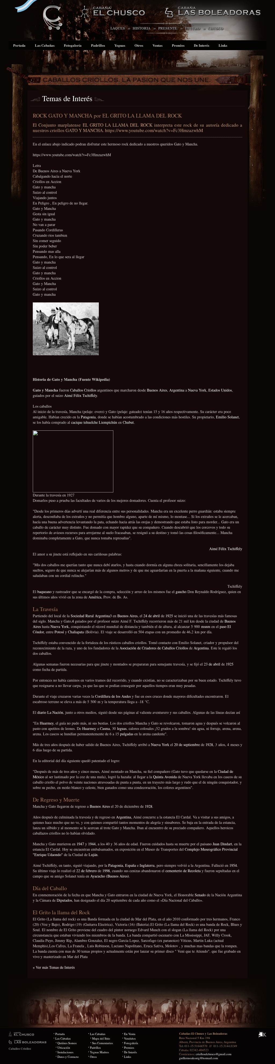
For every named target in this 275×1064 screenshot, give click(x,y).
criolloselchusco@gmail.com (213, 1054)
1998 (106, 870)
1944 (92, 843)
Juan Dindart (222, 843)
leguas (121, 728)
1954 (233, 865)
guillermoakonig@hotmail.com (198, 1058)
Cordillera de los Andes (113, 696)
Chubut (128, 422)
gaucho (181, 591)
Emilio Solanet (227, 416)
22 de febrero (86, 870)
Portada (19, 45)
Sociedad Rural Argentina (90, 615)
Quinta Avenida (165, 776)
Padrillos (98, 45)
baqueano (44, 591)
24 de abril (151, 615)
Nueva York (197, 390)
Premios (178, 45)
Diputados (64, 900)
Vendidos (130, 1038)
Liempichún (108, 422)
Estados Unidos (220, 390)
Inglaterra (147, 865)
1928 (209, 744)
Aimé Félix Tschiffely (80, 395)
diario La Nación (50, 712)
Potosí (59, 631)
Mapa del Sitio (101, 1038)
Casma (105, 728)
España (130, 865)
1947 (80, 843)
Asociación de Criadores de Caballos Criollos (154, 647)
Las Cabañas (45, 45)
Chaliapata (76, 631)
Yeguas (119, 45)
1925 (169, 615)
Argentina (176, 390)
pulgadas (126, 733)
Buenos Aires (157, 390)
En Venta (129, 1034)
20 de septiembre (187, 744)
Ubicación (63, 1047)
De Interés (201, 45)
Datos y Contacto (68, 1057)
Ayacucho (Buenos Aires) (109, 876)
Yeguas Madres (99, 1052)
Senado (200, 894)
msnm (205, 626)
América (94, 596)
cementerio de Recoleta (183, 870)
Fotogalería (73, 45)
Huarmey (46, 723)
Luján (93, 854)
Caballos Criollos (83, 390)
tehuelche (91, 422)
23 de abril (212, 664)
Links (223, 45)
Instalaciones (65, 1052)
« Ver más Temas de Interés (54, 967)
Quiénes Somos (67, 1043)
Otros (139, 45)
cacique (76, 422)
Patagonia (88, 416)
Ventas (157, 45)
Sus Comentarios (102, 1043)
